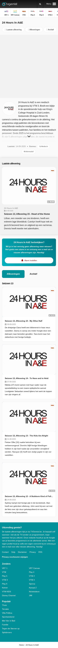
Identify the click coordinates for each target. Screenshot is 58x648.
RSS (40, 552)
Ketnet (5, 588)
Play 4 (31, 572)
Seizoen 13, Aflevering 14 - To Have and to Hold (26, 378)
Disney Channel (9, 595)
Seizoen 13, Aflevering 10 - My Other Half (23, 321)
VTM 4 (32, 580)
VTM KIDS (6, 591)
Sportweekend (8, 617)
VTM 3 (5, 580)
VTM (4, 572)
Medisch (44, 146)
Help (13, 552)
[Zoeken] (40, 4)
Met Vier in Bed (8, 621)
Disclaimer (22, 552)
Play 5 (4, 576)
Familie (5, 625)
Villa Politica (7, 613)
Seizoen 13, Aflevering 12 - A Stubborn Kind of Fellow (29, 496)
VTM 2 (32, 576)
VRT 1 (4, 568)
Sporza (32, 584)
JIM (30, 595)
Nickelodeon (34, 591)
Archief (33, 274)
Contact (5, 552)
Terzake (5, 609)
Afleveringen (13, 274)
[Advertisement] (29, 66)
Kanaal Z (33, 588)
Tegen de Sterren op (11, 628)
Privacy (33, 552)
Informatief (29, 152)
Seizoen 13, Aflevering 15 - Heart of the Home (27, 214)
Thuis (4, 605)
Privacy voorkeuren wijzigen (15, 557)
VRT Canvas (34, 568)
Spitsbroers (7, 632)
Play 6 (4, 584)
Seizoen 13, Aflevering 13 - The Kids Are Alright (26, 436)
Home (21, 645)
